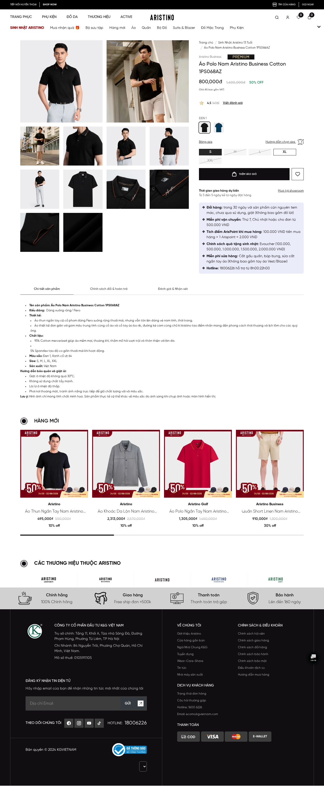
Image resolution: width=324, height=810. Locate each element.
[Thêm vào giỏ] (82, 492)
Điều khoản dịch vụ (251, 668)
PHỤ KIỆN (49, 17)
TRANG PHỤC (21, 17)
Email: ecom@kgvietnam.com (197, 714)
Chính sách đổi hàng (252, 647)
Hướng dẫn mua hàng (253, 674)
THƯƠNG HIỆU (99, 17)
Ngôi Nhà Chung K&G (192, 647)
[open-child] (319, 27)
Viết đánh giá (233, 103)
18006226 (136, 723)
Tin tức (182, 668)
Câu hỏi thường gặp (191, 700)
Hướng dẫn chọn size (281, 142)
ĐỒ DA (72, 17)
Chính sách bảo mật (252, 661)
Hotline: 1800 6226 (189, 707)
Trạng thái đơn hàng (191, 693)
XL (285, 152)
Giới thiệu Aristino (189, 633)
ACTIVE (126, 17)
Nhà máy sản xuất (190, 674)
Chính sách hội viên (251, 633)
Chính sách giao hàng (253, 640)
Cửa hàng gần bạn (191, 640)
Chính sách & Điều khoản (260, 625)
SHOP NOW (50, 4)
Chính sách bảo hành (253, 654)
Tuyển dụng (185, 654)
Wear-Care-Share (190, 661)
